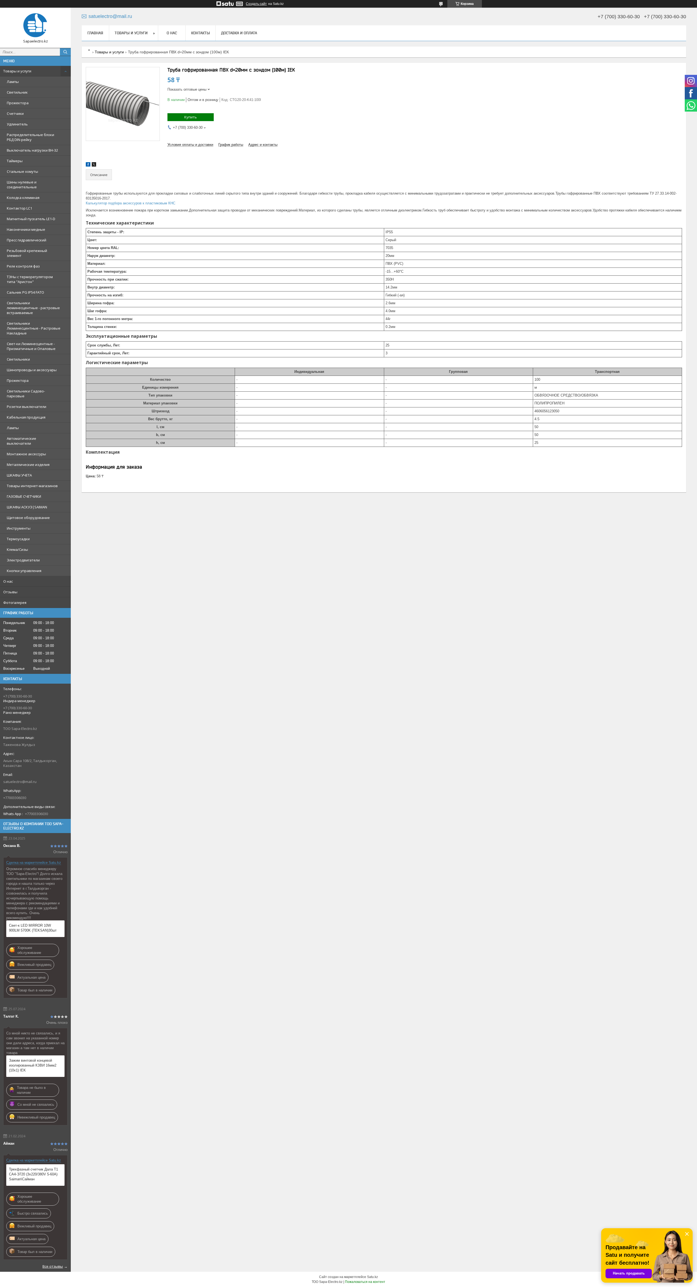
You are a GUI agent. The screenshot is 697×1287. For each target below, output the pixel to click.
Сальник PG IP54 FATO (25, 292)
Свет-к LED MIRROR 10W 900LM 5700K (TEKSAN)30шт (33, 927)
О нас (8, 581)
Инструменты (18, 528)
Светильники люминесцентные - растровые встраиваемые (33, 307)
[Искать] (65, 52)
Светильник (17, 92)
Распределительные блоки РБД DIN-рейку (30, 137)
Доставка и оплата (239, 33)
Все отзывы (52, 1266)
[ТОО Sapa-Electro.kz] (35, 25)
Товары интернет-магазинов (32, 485)
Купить (190, 117)
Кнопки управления (24, 570)
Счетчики (15, 113)
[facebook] (88, 165)
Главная (95, 33)
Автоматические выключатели (21, 441)
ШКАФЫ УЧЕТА (19, 475)
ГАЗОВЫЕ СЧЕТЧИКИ (24, 496)
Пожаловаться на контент (365, 1282)
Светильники (18, 359)
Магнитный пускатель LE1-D (31, 218)
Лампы (13, 81)
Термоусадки (18, 538)
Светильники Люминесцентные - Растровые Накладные (33, 328)
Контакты (200, 33)
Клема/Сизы (17, 549)
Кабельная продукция (26, 417)
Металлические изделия (28, 464)
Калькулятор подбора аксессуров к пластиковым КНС (130, 203)
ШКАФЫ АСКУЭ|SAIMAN (27, 507)
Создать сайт (256, 4)
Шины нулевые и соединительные (22, 184)
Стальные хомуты (22, 171)
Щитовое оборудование (28, 517)
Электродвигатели (23, 560)
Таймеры (15, 160)
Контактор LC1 (19, 208)
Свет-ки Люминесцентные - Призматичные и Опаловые (31, 346)
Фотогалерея (14, 602)
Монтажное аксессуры (26, 453)
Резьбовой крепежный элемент (27, 253)
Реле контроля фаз (23, 266)
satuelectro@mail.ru (19, 781)
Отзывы (10, 591)
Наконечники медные (26, 229)
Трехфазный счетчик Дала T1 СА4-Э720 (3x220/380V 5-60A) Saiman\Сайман (33, 1174)
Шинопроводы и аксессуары (32, 369)
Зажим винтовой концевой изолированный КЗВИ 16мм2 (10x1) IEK (32, 1065)
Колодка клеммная (23, 197)
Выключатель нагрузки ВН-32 (32, 150)
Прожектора (18, 102)
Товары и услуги (17, 71)
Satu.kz (372, 1277)
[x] (94, 165)
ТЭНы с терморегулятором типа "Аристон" (30, 279)
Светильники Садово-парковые (26, 393)
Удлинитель (17, 124)
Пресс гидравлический (26, 240)
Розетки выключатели (26, 406)
